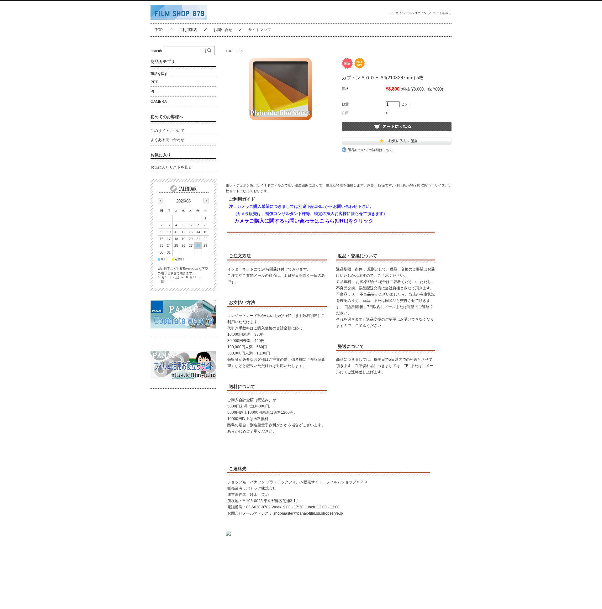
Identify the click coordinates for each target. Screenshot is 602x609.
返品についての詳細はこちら (370, 150)
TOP (159, 30)
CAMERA (158, 101)
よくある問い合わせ (167, 140)
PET (154, 82)
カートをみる (442, 13)
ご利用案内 (188, 30)
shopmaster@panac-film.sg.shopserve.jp (308, 513)
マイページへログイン (411, 13)
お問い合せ (223, 30)
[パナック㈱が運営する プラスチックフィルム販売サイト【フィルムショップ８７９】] (178, 18)
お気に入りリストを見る (171, 167)
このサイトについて (167, 131)
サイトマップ (259, 30)
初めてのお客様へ (166, 116)
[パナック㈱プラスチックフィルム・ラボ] (183, 377)
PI (241, 51)
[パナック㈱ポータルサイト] (183, 326)
